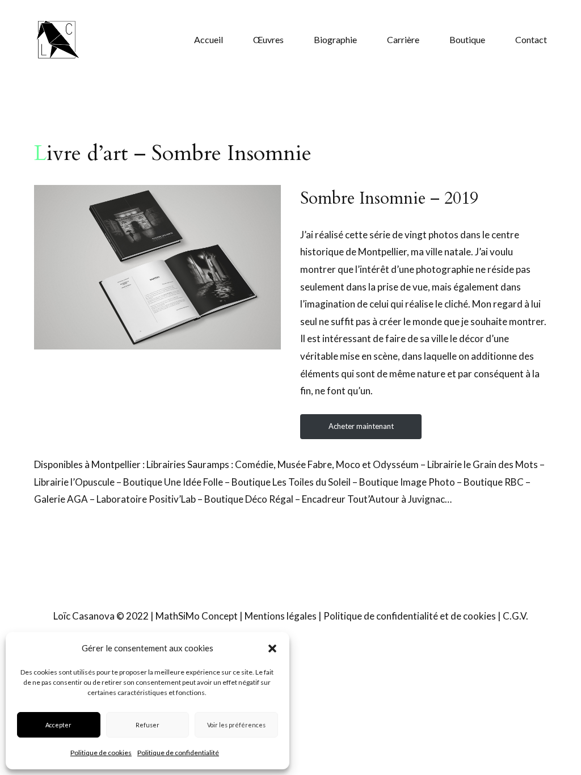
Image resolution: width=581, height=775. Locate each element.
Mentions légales (281, 616)
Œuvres (268, 39)
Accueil (208, 39)
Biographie (335, 39)
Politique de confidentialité (178, 752)
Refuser (147, 724)
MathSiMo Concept (196, 616)
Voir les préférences (236, 724)
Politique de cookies (101, 752)
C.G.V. (515, 616)
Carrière (403, 39)
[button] (272, 648)
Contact (531, 39)
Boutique (467, 39)
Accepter (58, 724)
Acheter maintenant (361, 426)
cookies (479, 616)
